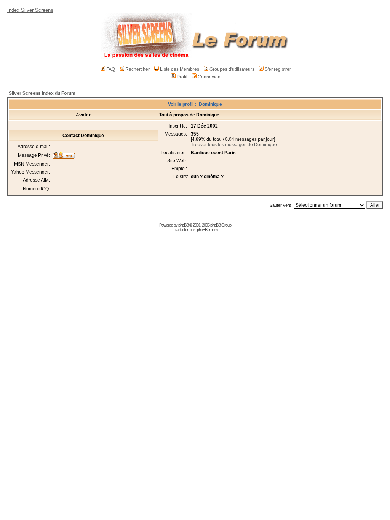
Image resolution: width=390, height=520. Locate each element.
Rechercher (137, 69)
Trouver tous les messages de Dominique (234, 144)
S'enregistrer (278, 69)
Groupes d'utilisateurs (231, 69)
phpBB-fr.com (207, 229)
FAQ (110, 69)
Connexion (209, 77)
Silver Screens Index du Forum (42, 93)
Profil (182, 77)
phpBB (183, 225)
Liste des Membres (179, 69)
